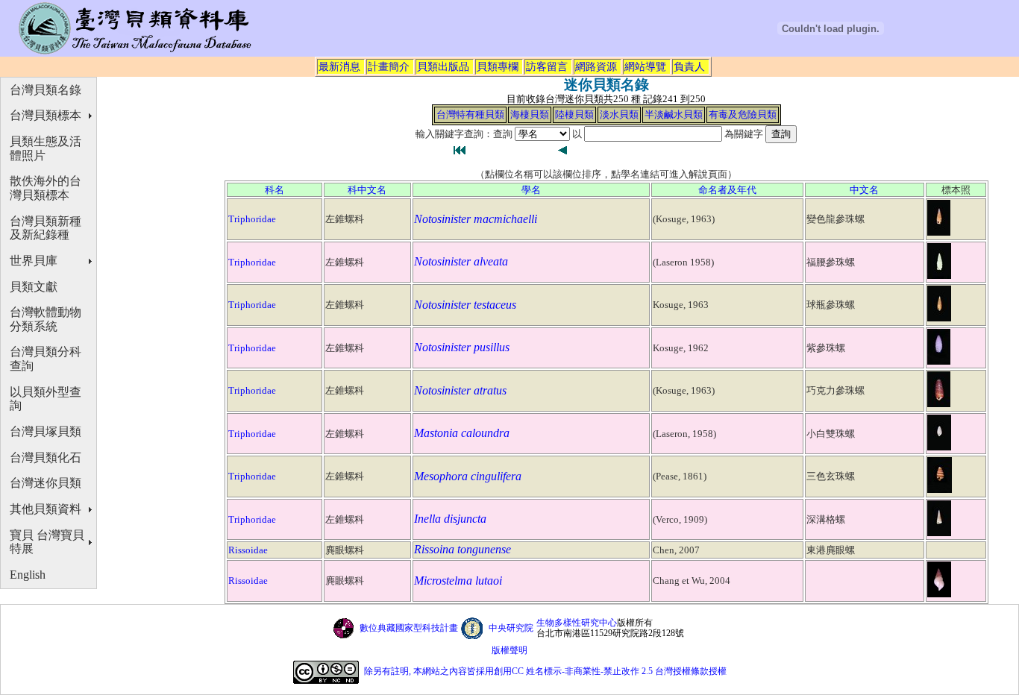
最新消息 (339, 66)
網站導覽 (645, 66)
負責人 (689, 66)
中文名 (864, 189)
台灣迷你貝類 (45, 483)
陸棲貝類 (574, 114)
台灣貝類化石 (45, 457)
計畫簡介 (389, 66)
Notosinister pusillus (462, 347)
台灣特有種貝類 (470, 114)
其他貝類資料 (45, 509)
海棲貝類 (529, 114)
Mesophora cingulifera (467, 476)
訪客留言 (547, 66)
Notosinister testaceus (465, 304)
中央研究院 (511, 628)
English (28, 574)
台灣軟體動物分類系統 (45, 319)
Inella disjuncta (450, 518)
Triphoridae (252, 218)
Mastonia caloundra (462, 433)
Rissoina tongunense (462, 549)
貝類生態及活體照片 (45, 148)
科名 (274, 189)
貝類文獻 (33, 286)
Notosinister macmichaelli (475, 219)
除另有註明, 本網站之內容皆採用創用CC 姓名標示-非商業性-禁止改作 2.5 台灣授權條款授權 (545, 671)
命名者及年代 (727, 189)
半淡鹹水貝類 (674, 114)
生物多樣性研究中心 (576, 622)
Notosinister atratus (460, 390)
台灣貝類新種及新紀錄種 (45, 228)
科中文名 (367, 189)
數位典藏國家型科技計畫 (409, 628)
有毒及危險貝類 (743, 114)
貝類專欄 (497, 66)
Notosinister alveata (461, 261)
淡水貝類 (619, 114)
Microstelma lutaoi (458, 580)
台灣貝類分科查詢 (45, 358)
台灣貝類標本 (45, 115)
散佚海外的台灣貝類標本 (45, 187)
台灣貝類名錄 (45, 90)
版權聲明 (509, 650)
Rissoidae (248, 550)
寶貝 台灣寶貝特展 (47, 542)
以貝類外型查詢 (45, 399)
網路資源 (596, 66)
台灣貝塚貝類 (45, 431)
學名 (531, 189)
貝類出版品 (443, 66)
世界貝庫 (33, 260)
